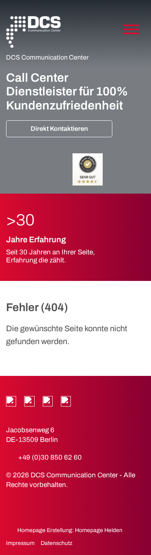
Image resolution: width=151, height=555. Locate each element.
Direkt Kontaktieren (59, 128)
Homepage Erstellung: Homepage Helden (69, 530)
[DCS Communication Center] (33, 32)
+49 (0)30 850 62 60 (50, 457)
